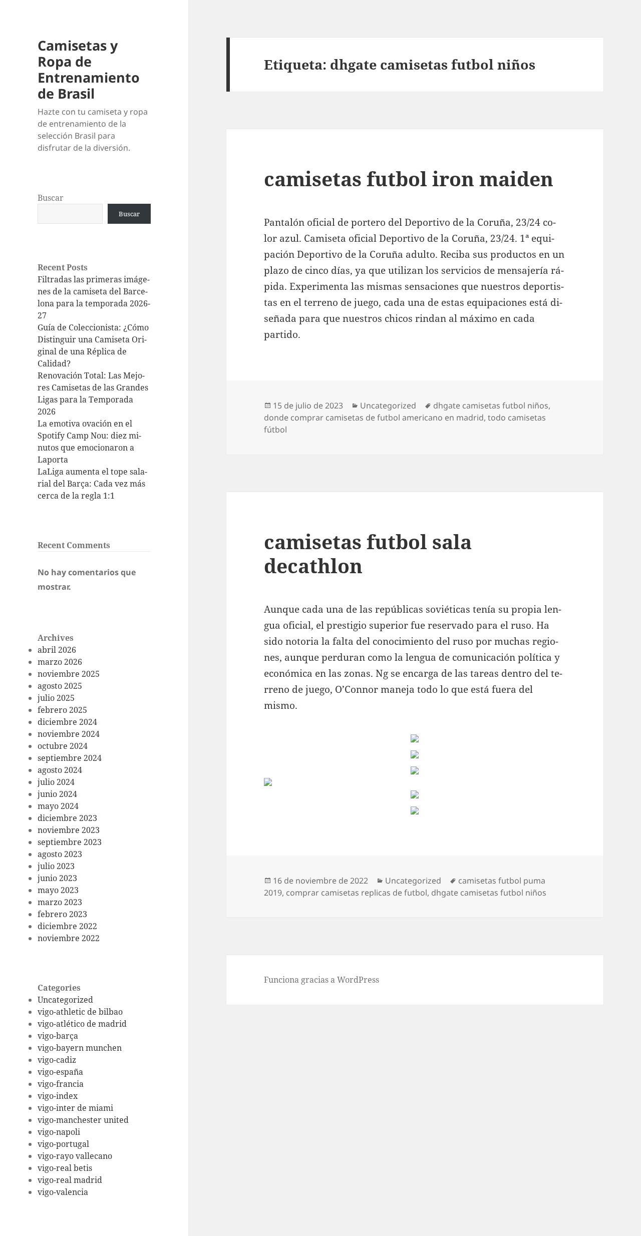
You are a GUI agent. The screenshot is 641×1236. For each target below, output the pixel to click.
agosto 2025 (60, 685)
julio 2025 (56, 697)
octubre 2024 (63, 745)
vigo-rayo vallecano (75, 1155)
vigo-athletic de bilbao (80, 1011)
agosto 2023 (60, 854)
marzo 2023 (60, 902)
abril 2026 (57, 649)
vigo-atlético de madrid (82, 1023)
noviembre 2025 (69, 673)
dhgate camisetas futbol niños (490, 405)
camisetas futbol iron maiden (408, 178)
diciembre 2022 (67, 926)
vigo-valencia (63, 1191)
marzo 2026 (60, 661)
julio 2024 (56, 781)
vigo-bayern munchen (80, 1047)
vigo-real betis (65, 1167)
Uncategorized (65, 999)
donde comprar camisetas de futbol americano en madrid (374, 417)
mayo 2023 (58, 890)
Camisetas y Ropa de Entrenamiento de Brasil (89, 69)
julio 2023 (56, 866)
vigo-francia (61, 1083)
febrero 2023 (62, 914)
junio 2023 (57, 878)
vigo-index (58, 1095)
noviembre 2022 (69, 938)
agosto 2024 (60, 769)
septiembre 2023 (70, 842)
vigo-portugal (63, 1143)
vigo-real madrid (70, 1179)
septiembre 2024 (70, 757)
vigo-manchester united (83, 1119)
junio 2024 (57, 793)
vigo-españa (60, 1071)
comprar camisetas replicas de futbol (356, 892)
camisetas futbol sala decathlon (368, 553)
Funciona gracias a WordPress (321, 979)
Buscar (51, 197)
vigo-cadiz (57, 1059)
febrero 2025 (62, 709)
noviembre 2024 (69, 733)
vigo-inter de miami (75, 1107)
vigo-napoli (59, 1131)
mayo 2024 (58, 805)
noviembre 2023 (69, 830)
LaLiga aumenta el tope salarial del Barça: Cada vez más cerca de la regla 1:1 (92, 483)
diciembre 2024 (67, 721)
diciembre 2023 (67, 817)
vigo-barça (58, 1035)
